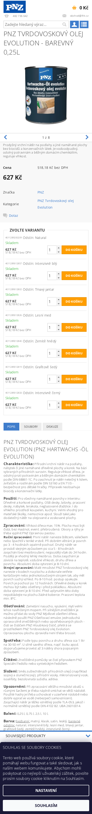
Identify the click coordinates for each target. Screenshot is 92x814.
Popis (11, 427)
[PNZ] (15, 6)
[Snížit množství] (58, 252)
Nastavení (46, 790)
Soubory (31, 427)
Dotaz (13, 215)
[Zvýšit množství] (58, 247)
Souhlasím (46, 805)
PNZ (41, 192)
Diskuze (52, 427)
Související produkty (25, 735)
